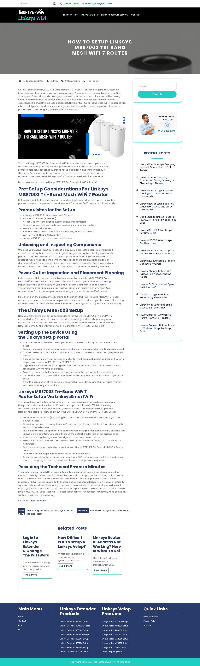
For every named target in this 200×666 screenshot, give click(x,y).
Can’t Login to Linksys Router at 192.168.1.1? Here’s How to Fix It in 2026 (158, 219)
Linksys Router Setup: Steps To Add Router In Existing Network (157, 252)
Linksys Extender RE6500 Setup (74, 647)
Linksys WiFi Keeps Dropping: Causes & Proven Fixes (156, 306)
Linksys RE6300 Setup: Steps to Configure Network (157, 262)
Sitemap (147, 625)
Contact (136, 15)
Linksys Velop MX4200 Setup (115, 638)
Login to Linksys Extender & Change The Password (36, 546)
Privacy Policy (149, 621)
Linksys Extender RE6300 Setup (74, 630)
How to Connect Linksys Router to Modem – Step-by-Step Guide (157, 328)
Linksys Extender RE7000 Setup (74, 651)
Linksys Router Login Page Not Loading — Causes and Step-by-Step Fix (157, 193)
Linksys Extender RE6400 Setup (74, 634)
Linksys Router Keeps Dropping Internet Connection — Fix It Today (157, 167)
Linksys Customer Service (114, 15)
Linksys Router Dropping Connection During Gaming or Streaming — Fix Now (157, 180)
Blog (20, 625)
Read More (30, 574)
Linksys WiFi (32, 18)
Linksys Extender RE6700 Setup (74, 643)
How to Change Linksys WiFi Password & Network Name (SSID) (155, 274)
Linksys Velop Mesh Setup (114, 647)
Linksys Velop (70, 15)
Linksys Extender (89, 15)
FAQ (20, 629)
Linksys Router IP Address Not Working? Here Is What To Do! (107, 544)
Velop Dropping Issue (112, 651)
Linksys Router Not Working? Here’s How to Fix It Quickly (156, 316)
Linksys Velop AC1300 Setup (115, 621)
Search (55, 3)
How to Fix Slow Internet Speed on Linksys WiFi (157, 286)
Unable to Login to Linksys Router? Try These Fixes (154, 296)
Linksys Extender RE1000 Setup (74, 621)
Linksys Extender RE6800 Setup (74, 638)
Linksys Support (150, 616)
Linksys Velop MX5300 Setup (115, 643)
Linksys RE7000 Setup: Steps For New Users (156, 231)
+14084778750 (71, 3)
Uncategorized (38, 500)
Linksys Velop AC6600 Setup (115, 630)
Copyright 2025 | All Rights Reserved (90, 662)
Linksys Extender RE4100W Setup (75, 625)
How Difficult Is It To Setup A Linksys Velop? (72, 542)
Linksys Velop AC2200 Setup (115, 625)
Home (21, 616)
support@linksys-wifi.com (98, 3)
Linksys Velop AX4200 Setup (115, 634)
